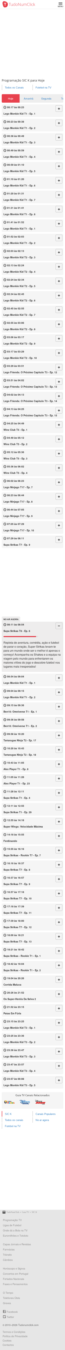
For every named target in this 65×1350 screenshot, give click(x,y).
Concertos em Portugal (15, 1273)
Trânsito (7, 1254)
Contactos (8, 1345)
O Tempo (8, 1292)
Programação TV (12, 1220)
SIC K (8, 1113)
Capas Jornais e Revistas (17, 1244)
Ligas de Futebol (12, 1225)
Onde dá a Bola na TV (15, 1230)
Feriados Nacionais (13, 1279)
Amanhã (28, 98)
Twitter (10, 1317)
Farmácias (9, 1249)
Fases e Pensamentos (15, 1284)
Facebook (12, 1311)
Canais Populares (46, 1113)
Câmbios (8, 1260)
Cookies (7, 1340)
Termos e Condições (14, 1332)
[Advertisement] (32, 42)
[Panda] (9, 1102)
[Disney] (25, 1102)
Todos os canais (14, 1120)
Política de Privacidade (15, 1336)
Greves (7, 1303)
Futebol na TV (43, 87)
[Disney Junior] (40, 1102)
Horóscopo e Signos (14, 1268)
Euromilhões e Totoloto (15, 1235)
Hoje (10, 98)
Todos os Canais (14, 87)
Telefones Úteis (11, 1298)
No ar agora (42, 1120)
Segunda (46, 98)
